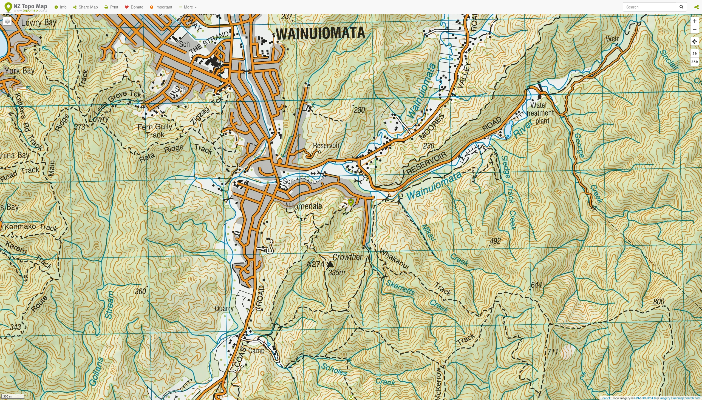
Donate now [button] (253, 71)
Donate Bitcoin (253, 91)
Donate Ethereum (294, 91)
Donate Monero (335, 91)
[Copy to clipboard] (367, 71)
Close (461, 112)
